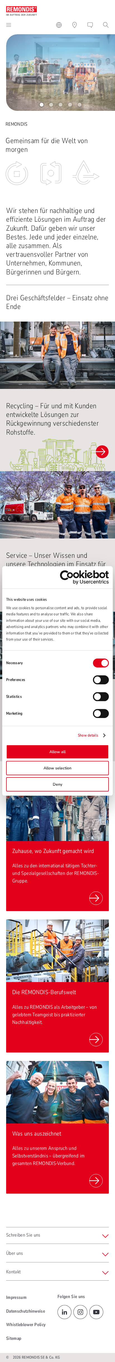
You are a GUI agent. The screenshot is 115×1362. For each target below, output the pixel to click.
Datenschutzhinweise (25, 1311)
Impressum (16, 1297)
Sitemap (13, 1338)
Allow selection (57, 768)
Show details (88, 735)
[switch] (101, 679)
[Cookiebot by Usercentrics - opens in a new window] (84, 577)
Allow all (57, 752)
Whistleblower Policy (25, 1325)
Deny (57, 784)
